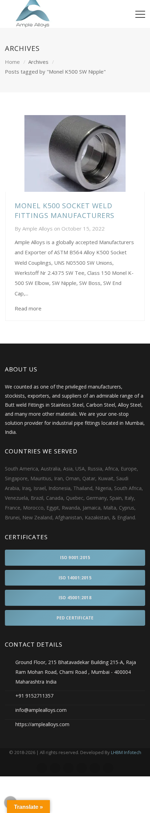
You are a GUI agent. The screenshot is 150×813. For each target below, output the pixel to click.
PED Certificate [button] (75, 618)
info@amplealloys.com (41, 710)
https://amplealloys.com (42, 724)
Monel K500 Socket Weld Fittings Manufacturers (64, 210)
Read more (28, 308)
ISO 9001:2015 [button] (75, 557)
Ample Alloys (37, 228)
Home (12, 61)
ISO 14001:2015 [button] (75, 578)
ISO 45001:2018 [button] (75, 598)
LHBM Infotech (126, 752)
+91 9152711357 (34, 695)
